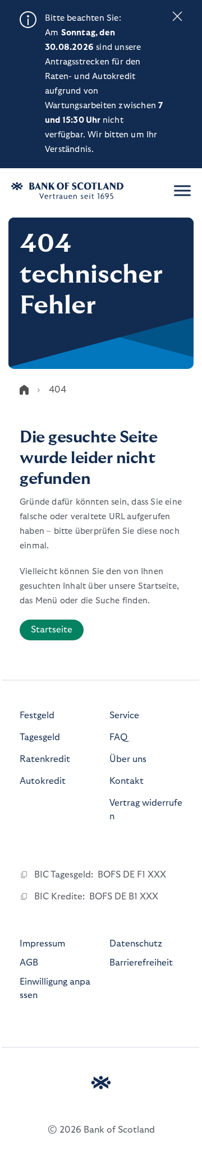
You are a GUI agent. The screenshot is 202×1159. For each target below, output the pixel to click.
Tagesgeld (40, 737)
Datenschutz (135, 943)
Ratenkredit (45, 759)
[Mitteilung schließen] (177, 18)
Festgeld (37, 715)
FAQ (118, 737)
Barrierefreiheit (141, 962)
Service (124, 715)
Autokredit (43, 781)
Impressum (42, 943)
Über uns (127, 759)
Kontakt (126, 781)
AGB (29, 962)
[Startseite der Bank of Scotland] (81, 190)
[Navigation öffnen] (182, 190)
